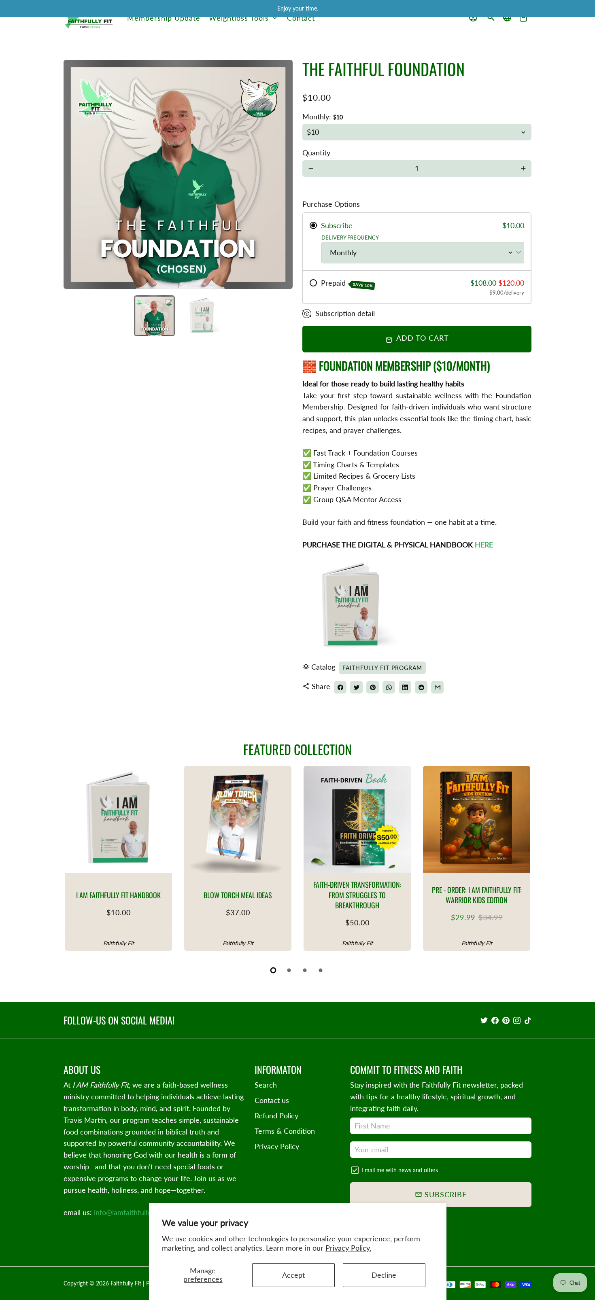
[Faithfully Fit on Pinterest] (506, 1020)
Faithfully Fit (125, 1283)
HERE (484, 544)
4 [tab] (321, 970)
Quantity (316, 152)
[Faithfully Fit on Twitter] (484, 1020)
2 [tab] (289, 970)
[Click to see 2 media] (201, 315)
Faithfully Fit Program (382, 667)
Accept (293, 1274)
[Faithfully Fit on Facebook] (495, 1020)
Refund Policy (276, 1115)
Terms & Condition (285, 1130)
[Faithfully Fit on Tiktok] (527, 1020)
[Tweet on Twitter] (356, 687)
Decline (384, 1274)
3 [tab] (305, 970)
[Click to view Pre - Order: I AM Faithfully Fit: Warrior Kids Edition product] (476, 819)
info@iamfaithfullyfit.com (133, 1212)
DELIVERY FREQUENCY (350, 237)
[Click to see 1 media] (154, 315)
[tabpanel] (118, 858)
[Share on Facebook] (340, 687)
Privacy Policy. (348, 1247)
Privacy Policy (277, 1146)
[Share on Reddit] (421, 687)
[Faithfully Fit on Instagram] (517, 1020)
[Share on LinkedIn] (405, 687)
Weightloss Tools (243, 17)
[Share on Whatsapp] (388, 687)
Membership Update (163, 17)
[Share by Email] (437, 687)
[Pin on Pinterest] (372, 687)
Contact (301, 17)
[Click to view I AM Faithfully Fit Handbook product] (118, 819)
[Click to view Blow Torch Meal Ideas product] (237, 819)
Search (266, 1084)
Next (281, 174)
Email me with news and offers (399, 1169)
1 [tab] (274, 970)
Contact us (272, 1100)
